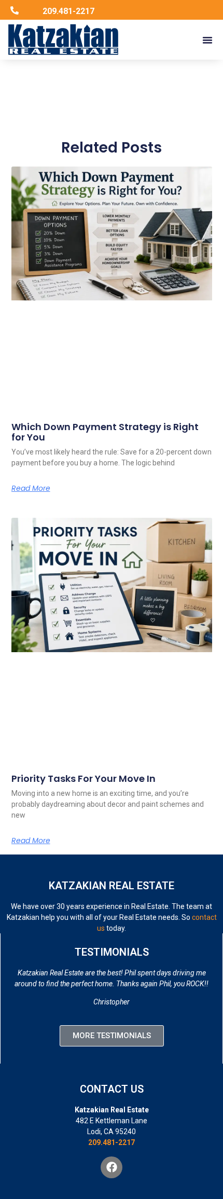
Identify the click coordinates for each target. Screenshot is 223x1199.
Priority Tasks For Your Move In (83, 778)
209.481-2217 (111, 1142)
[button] (207, 40)
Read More (30, 488)
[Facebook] (111, 1167)
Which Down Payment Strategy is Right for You (105, 432)
